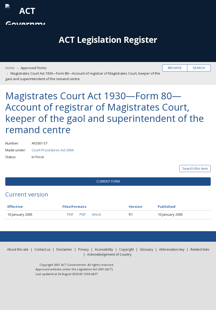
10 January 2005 (19, 214)
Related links (199, 249)
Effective (15, 206)
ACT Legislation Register (108, 39)
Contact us (42, 249)
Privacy (83, 249)
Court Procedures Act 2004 (52, 150)
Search (199, 67)
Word (96, 214)
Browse (175, 67)
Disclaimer (64, 249)
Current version (26, 194)
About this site (17, 249)
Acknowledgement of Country (109, 254)
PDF (70, 214)
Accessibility (104, 249)
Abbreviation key (171, 249)
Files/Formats (74, 206)
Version (135, 206)
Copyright (126, 249)
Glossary (146, 249)
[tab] (108, 181)
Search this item (195, 168)
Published (166, 206)
